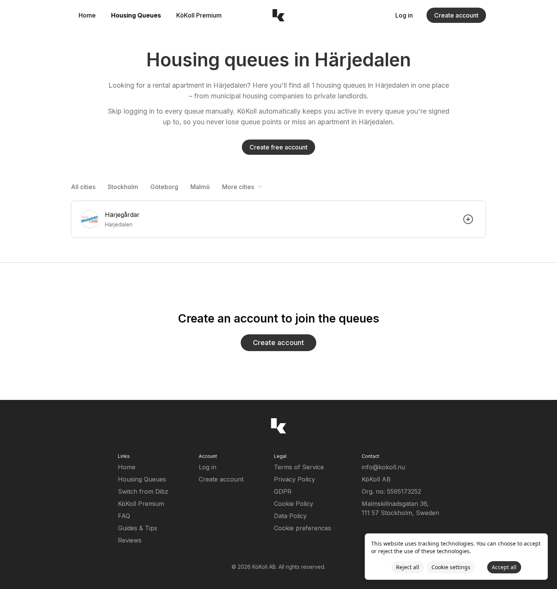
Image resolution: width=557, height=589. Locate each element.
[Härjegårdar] (278, 219)
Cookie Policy (293, 503)
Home (87, 15)
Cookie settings (450, 567)
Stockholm (123, 187)
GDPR (282, 491)
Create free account (278, 147)
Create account (456, 15)
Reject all (407, 567)
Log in (404, 15)
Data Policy (290, 516)
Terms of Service (299, 467)
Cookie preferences (302, 528)
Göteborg (164, 187)
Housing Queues (136, 15)
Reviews (130, 540)
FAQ (124, 516)
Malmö (200, 187)
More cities (238, 187)
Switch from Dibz (143, 491)
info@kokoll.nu (383, 467)
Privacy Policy (294, 479)
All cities (83, 187)
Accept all (504, 567)
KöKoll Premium (199, 15)
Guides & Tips (137, 528)
